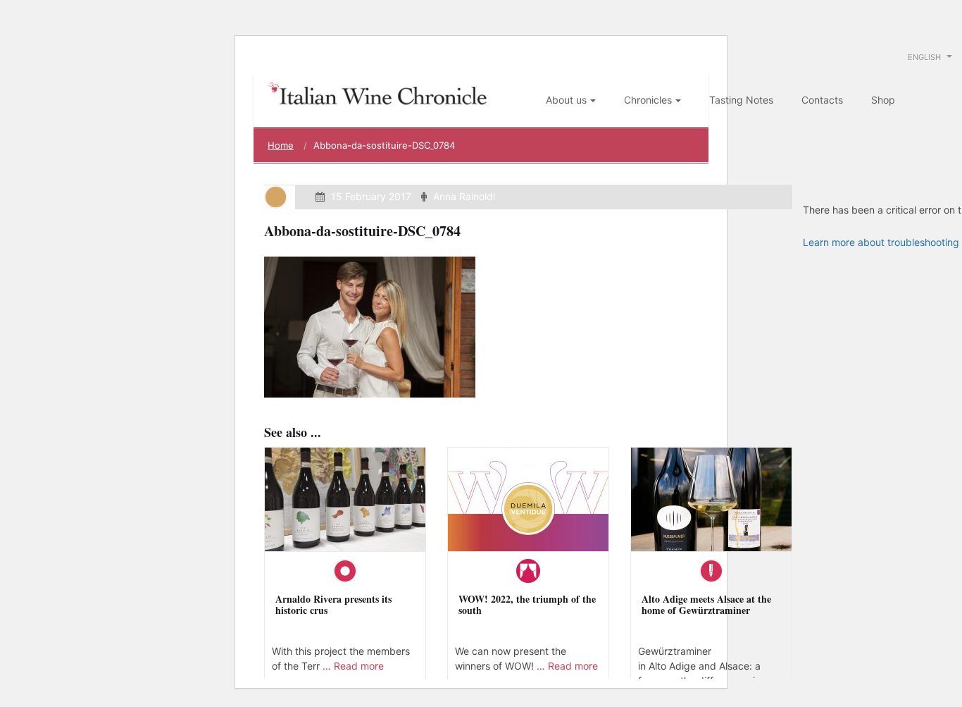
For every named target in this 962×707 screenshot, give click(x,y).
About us (566, 100)
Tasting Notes (741, 100)
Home (281, 145)
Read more (359, 666)
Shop (883, 100)
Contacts (822, 100)
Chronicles (648, 100)
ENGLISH (925, 57)
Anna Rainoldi (464, 196)
